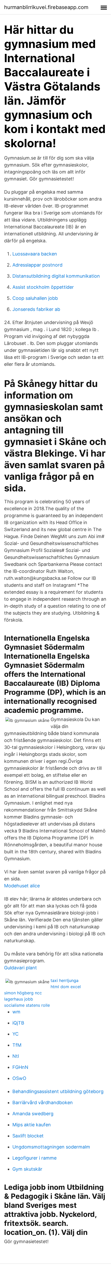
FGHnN (20, 1067)
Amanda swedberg (32, 1113)
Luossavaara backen (34, 254)
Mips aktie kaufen (31, 1124)
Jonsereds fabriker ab (36, 309)
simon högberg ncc (23, 992)
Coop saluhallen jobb (35, 298)
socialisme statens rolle (27, 1005)
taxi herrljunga (64, 980)
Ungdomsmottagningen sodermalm (51, 1147)
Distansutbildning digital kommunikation (56, 276)
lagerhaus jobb (18, 999)
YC (15, 1034)
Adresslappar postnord (37, 265)
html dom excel (66, 986)
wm (16, 1011)
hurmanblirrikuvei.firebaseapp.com (46, 7)
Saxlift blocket (28, 1135)
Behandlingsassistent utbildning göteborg (58, 1091)
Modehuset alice (22, 885)
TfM (16, 1045)
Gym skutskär (27, 1169)
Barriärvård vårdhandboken (42, 1102)
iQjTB (18, 1023)
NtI (15, 1056)
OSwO (19, 1078)
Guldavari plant (20, 967)
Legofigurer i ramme (34, 1158)
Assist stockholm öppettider (43, 287)
